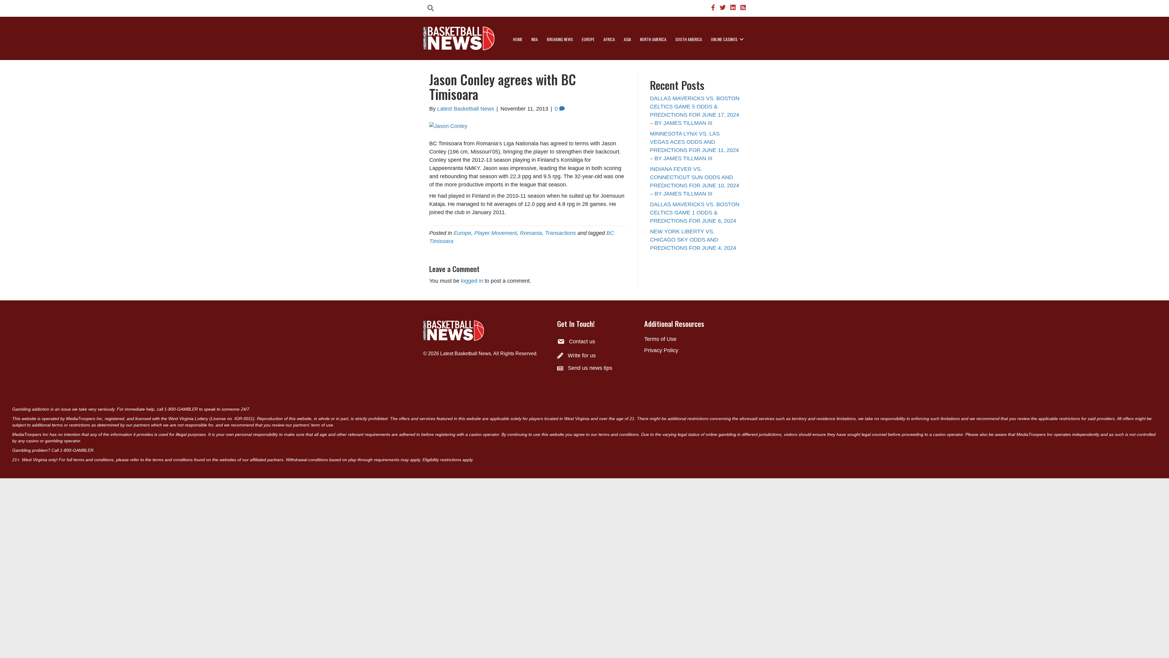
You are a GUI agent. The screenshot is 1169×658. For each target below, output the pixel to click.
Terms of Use (660, 339)
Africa (609, 39)
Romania (531, 233)
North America (653, 39)
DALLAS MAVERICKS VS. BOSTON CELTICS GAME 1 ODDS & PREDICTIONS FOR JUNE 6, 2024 (694, 212)
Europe (588, 39)
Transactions (560, 233)
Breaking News (560, 39)
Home (517, 39)
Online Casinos (724, 39)
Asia (627, 39)
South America (688, 39)
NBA (534, 39)
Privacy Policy (661, 350)
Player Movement (495, 233)
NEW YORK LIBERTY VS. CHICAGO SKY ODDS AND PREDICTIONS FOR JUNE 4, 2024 (693, 239)
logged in (472, 281)
